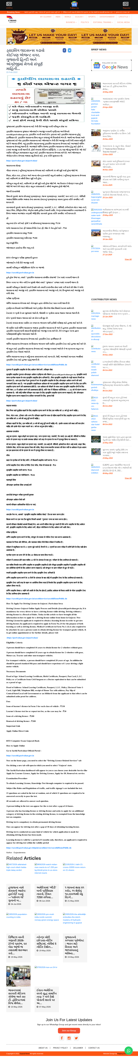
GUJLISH (79, 17)
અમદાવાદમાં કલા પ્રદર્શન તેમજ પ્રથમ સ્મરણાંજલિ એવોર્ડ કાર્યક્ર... (116, 102)
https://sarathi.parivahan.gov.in (20, 272)
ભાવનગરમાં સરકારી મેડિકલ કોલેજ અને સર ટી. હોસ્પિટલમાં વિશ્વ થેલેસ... (16, 997)
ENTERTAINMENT (107, 17)
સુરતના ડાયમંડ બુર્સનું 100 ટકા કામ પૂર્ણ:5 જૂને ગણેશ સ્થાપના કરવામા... (115, 452)
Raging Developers (124, 1054)
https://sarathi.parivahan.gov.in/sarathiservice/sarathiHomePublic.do (36, 365)
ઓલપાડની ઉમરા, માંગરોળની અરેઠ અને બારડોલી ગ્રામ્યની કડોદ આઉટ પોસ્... (117, 249)
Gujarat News (25, 1054)
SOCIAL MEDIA (123, 22)
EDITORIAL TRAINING (102, 22)
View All (128, 259)
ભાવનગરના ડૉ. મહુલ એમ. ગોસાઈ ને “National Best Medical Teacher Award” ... (117, 149)
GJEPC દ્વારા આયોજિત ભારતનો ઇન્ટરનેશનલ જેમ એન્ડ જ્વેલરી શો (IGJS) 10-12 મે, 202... (117, 468)
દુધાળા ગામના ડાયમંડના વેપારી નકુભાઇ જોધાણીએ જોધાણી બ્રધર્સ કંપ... (117, 349)
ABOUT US (43, 1048)
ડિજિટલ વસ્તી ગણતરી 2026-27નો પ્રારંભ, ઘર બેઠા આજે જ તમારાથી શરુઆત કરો (72, 12)
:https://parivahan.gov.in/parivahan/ (22, 638)
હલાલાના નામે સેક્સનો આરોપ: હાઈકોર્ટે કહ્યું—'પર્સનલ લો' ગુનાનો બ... (17, 894)
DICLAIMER (78, 1048)
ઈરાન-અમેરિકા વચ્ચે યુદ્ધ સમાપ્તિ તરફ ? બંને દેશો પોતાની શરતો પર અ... (47, 997)
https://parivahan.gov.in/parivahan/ (21, 161)
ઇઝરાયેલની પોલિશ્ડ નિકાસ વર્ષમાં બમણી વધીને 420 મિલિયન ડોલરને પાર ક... (116, 365)
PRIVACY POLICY (60, 1048)
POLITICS (85, 22)
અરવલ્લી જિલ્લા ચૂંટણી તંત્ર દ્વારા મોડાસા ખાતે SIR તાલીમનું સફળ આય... (116, 179)
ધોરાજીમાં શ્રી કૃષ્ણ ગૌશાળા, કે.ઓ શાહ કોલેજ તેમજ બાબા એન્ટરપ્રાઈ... (117, 329)
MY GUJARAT (45, 17)
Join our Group (69, 1030)
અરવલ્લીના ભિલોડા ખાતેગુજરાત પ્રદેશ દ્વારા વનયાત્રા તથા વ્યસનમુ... (116, 234)
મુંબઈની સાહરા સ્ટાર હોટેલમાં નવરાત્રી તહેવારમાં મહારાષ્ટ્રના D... (116, 400)
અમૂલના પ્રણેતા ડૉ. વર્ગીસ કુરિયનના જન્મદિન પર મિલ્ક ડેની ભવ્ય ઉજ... (116, 133)
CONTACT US (94, 1048)
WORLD (68, 17)
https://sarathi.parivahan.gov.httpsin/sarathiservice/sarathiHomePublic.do (38, 848)
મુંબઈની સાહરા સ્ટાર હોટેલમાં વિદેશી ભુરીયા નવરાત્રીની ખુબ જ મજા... (116, 419)
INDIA (58, 17)
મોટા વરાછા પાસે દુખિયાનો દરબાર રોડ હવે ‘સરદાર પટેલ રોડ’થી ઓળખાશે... (116, 164)
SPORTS (92, 17)
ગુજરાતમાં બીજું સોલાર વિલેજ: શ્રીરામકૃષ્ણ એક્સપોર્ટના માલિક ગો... (116, 385)
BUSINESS (71, 22)
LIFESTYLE (124, 17)
